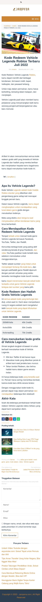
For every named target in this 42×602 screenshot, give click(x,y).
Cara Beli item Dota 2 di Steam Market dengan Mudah (26, 431)
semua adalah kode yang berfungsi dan (21, 298)
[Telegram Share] (14, 419)
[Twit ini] (7, 419)
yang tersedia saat (31, 376)
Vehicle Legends (29, 462)
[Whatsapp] (18, 419)
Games (12, 460)
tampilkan (11, 177)
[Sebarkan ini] (3, 419)
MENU (37, 19)
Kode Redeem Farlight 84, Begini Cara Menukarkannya (10, 469)
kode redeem (14, 462)
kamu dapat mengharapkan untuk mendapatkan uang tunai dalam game (20, 206)
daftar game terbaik (27, 460)
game (7, 462)
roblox (21, 462)
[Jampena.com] (21, 9)
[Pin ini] (10, 419)
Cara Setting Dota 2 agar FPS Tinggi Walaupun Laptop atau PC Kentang (25, 440)
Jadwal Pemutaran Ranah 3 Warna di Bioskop (31, 469)
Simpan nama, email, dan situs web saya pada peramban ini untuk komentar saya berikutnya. (20, 526)
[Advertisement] (21, 133)
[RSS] (21, 2)
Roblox (32, 74)
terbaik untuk (14, 235)
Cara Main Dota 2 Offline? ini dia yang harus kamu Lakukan (26, 449)
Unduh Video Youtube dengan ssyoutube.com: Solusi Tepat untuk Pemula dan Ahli (20, 551)
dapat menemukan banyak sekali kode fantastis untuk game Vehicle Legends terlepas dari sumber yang (21, 283)
